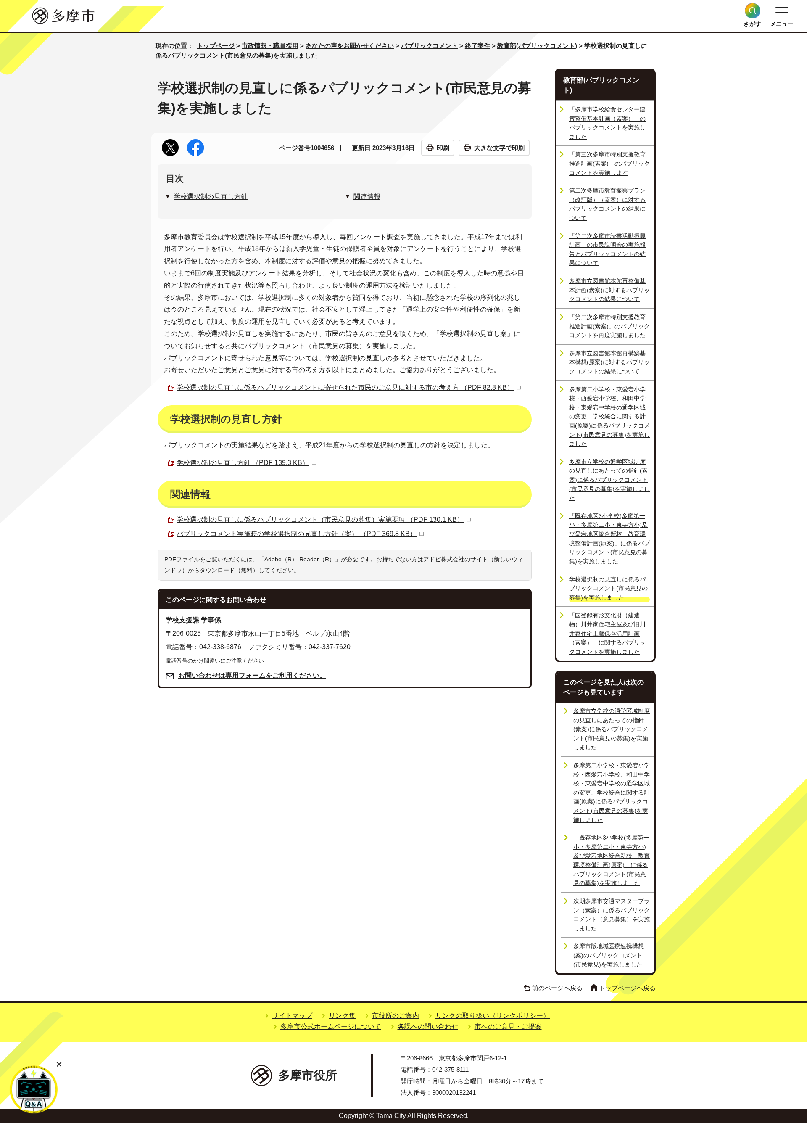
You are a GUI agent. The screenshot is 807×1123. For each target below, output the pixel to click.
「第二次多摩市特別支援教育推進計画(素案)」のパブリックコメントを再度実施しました (609, 326)
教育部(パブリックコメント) (537, 45)
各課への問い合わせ (428, 1026)
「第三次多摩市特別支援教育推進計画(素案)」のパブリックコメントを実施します (609, 163)
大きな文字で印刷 (499, 147)
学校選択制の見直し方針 (211, 196)
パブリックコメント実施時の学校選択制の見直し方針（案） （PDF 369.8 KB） (297, 533)
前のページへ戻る (557, 987)
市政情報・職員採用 (270, 45)
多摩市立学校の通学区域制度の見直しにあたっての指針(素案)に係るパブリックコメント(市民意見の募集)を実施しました (609, 479)
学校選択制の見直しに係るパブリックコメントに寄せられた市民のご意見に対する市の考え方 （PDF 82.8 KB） (345, 387)
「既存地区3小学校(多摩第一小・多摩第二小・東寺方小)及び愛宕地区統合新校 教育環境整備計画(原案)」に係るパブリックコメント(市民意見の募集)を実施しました (609, 539)
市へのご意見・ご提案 (508, 1026)
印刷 (443, 147)
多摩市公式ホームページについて (330, 1026)
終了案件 (477, 45)
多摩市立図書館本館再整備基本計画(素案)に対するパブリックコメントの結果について (609, 289)
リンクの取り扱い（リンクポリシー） (492, 1015)
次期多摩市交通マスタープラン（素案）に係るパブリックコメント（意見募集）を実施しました (611, 915)
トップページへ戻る (627, 987)
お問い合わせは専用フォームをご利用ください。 (252, 675)
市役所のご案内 (395, 1015)
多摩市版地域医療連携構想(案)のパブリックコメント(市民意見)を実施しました (608, 955)
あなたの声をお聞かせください (350, 45)
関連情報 (366, 196)
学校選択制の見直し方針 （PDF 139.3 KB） (243, 462)
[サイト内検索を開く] (752, 10)
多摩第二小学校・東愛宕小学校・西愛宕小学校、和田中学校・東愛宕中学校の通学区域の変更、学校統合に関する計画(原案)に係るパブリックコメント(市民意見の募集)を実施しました (609, 416)
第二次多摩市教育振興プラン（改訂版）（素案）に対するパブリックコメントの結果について (607, 204)
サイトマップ (292, 1015)
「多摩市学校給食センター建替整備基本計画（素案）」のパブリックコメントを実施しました (607, 123)
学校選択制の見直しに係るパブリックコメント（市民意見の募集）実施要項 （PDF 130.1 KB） (320, 519)
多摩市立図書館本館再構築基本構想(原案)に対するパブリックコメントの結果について (609, 362)
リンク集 (342, 1015)
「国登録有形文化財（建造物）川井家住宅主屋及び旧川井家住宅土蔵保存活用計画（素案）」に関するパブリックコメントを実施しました (607, 633)
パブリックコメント (429, 45)
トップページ (216, 45)
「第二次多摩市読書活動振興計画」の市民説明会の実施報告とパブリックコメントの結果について (607, 250)
